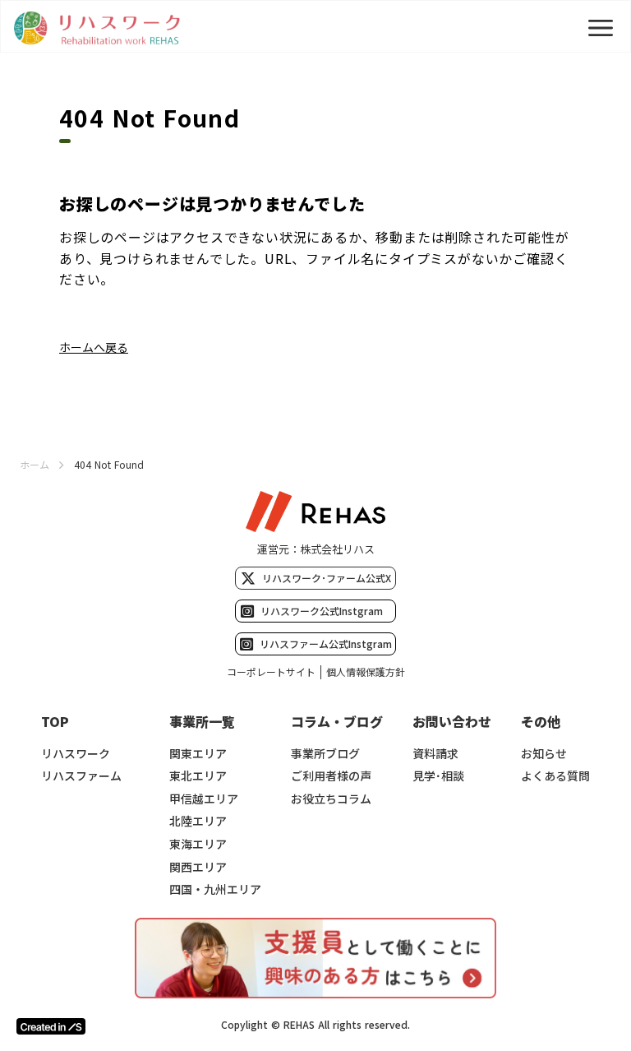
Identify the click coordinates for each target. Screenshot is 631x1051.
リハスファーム (81, 776)
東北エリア (198, 776)
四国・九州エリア (215, 889)
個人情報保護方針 (365, 671)
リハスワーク (75, 754)
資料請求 (435, 754)
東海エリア (198, 844)
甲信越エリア (203, 799)
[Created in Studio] (50, 1026)
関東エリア (198, 754)
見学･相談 (438, 776)
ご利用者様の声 (331, 776)
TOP (55, 721)
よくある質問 (555, 776)
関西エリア (198, 867)
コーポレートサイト (271, 671)
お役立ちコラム (331, 799)
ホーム (34, 464)
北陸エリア (198, 821)
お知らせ (544, 754)
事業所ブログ (325, 754)
